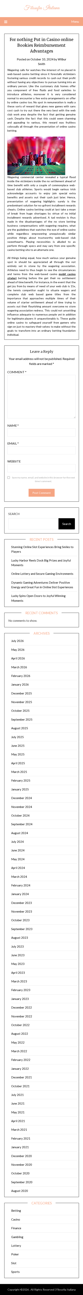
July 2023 (17, 946)
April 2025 (18, 763)
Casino (15, 1219)
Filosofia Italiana (41, 8)
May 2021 (18, 1112)
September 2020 (21, 1182)
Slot (13, 1263)
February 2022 (20, 1059)
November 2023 (21, 911)
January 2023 (20, 998)
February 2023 (20, 990)
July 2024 (17, 841)
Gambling (17, 1237)
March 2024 (19, 876)
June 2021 (18, 1103)
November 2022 (21, 1016)
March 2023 (19, 981)
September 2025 (21, 719)
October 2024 (20, 815)
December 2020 (21, 1156)
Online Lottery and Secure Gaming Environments (42, 573)
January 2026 (20, 684)
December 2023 (21, 902)
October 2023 (20, 920)
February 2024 (20, 885)
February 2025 (20, 780)
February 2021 (20, 1138)
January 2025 (20, 789)
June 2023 (18, 955)
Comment (16, 372)
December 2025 (21, 693)
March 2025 (19, 771)
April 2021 (18, 1121)
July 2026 (17, 640)
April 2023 (18, 972)
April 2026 (18, 658)
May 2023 (18, 963)
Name (13, 425)
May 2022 (18, 1042)
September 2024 (21, 824)
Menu (75, 21)
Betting (16, 1210)
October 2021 (20, 1086)
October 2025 (20, 710)
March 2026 (19, 667)
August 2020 (19, 1190)
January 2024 (20, 894)
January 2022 (20, 1068)
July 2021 (17, 1094)
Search (13, 514)
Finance (16, 1228)
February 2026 (20, 676)
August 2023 (19, 937)
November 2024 (21, 807)
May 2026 (18, 649)
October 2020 (20, 1173)
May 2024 (18, 859)
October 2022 (20, 1025)
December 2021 (21, 1077)
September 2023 (21, 929)
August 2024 (19, 833)
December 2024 (21, 798)
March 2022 (19, 1051)
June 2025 (18, 745)
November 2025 (21, 702)
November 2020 (21, 1164)
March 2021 (19, 1129)
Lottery (16, 1245)
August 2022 (19, 1033)
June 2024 (18, 850)
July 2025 (17, 737)
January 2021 (20, 1147)
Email (13, 443)
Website (14, 461)
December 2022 (21, 1007)
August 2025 (19, 728)
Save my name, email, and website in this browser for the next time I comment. (43, 479)
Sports (15, 1271)
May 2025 (18, 754)
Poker (15, 1254)
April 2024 (18, 867)
